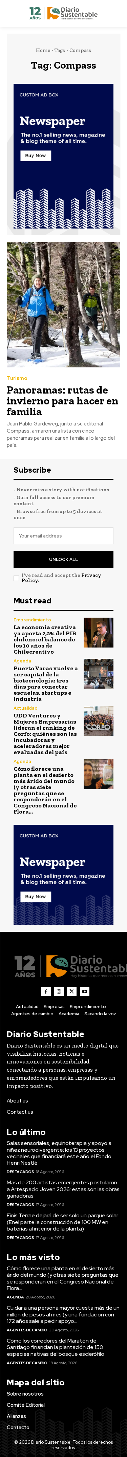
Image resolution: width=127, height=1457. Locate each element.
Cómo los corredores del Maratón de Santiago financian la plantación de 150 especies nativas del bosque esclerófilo (55, 1347)
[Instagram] (59, 991)
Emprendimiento (32, 620)
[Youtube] (84, 991)
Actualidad (26, 708)
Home (43, 50)
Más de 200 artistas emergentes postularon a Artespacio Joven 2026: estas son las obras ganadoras (63, 1189)
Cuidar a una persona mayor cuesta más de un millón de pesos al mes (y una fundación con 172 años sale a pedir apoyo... (63, 1314)
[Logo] (63, 13)
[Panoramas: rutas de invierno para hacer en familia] (63, 304)
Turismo (17, 378)
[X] (72, 991)
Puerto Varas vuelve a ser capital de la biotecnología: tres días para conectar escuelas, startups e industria (46, 683)
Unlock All (63, 559)
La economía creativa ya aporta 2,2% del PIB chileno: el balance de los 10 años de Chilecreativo (45, 639)
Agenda (22, 661)
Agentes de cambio (27, 1330)
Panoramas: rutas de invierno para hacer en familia (63, 400)
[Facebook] (46, 991)
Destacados (20, 1171)
